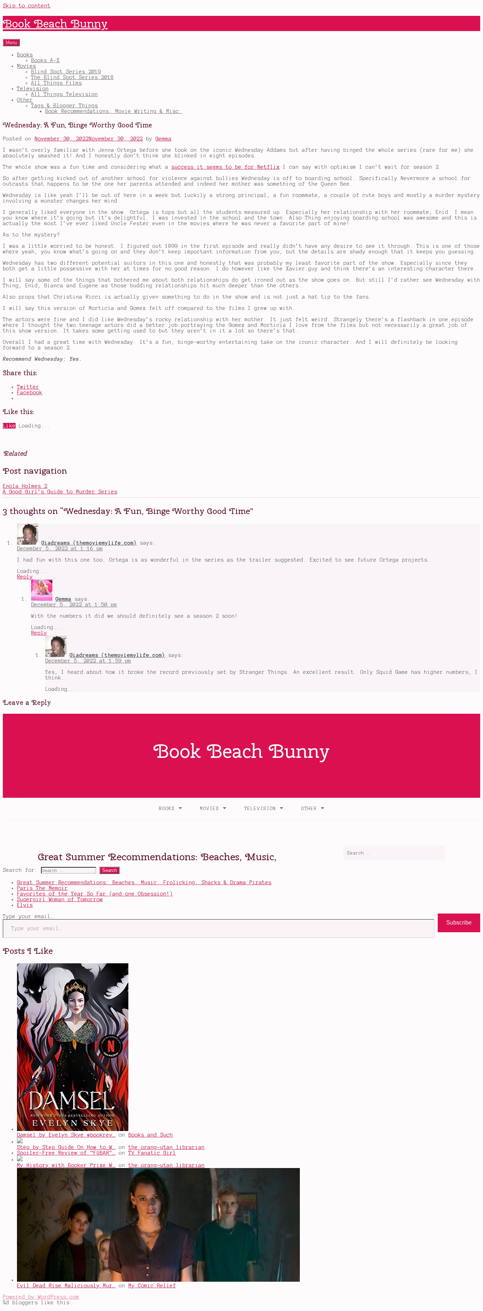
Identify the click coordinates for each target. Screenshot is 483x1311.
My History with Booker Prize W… (66, 1165)
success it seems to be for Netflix (225, 167)
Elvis (25, 905)
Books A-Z (45, 60)
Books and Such (150, 1135)
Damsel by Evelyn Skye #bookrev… (66, 1135)
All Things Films (56, 83)
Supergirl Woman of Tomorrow (60, 899)
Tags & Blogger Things (64, 105)
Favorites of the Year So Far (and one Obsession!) (95, 894)
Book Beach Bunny (55, 23)
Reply (25, 577)
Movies (26, 66)
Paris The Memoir (42, 888)
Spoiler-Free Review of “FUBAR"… (66, 1153)
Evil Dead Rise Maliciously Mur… (66, 1285)
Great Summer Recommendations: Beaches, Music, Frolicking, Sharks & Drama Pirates (144, 882)
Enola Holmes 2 (25, 486)
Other (25, 100)
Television (33, 88)
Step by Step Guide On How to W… (66, 1147)
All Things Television (64, 94)
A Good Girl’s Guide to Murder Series (60, 492)
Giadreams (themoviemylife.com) (89, 543)
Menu (11, 42)
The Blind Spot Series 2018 (72, 77)
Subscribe (459, 923)
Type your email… (28, 916)
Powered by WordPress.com (41, 1297)
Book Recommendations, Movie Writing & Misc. (113, 111)
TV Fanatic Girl (152, 1153)
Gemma (163, 139)
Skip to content (27, 5)
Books (25, 55)
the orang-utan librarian (166, 1147)
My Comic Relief (152, 1285)
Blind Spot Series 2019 (66, 71)
